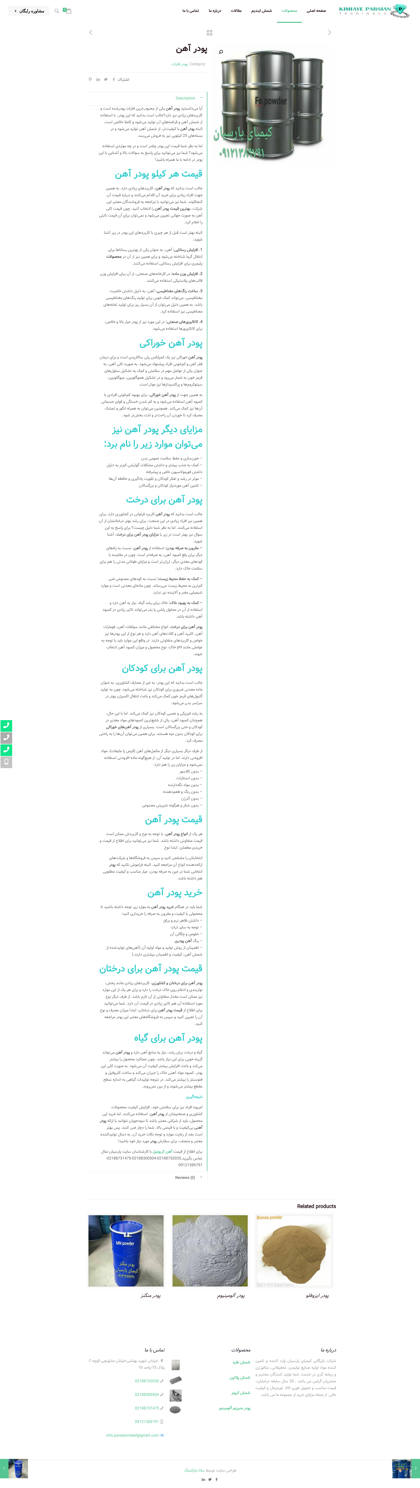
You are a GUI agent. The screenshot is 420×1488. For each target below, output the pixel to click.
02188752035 (147, 1381)
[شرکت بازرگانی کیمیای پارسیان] (374, 11)
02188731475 (147, 1408)
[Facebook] (216, 1480)
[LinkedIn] (203, 1480)
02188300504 (147, 1395)
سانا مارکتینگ (194, 1470)
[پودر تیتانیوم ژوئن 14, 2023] (406, 1468)
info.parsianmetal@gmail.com (132, 1435)
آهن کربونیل (162, 1152)
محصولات (114, 257)
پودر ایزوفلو (317, 1295)
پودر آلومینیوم (231, 1295)
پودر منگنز (151, 1295)
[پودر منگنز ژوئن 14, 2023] (14, 1468)
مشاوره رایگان (31, 11)
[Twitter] (210, 1480)
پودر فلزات (179, 64)
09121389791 (147, 1422)
